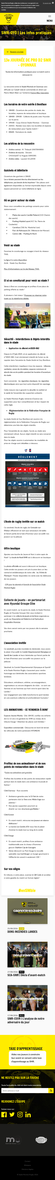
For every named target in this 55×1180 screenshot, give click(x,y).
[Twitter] (12, 1114)
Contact (27, 1161)
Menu (50, 20)
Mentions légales (27, 1169)
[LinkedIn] (28, 1114)
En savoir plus (47, 3)
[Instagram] (20, 1114)
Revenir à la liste (16, 51)
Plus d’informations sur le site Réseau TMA (22, 269)
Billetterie (27, 1165)
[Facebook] (4, 1114)
